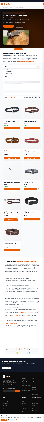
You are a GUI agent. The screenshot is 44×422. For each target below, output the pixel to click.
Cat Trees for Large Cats (35, 381)
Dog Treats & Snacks (26, 385)
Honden (7, 7)
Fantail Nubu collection (26, 312)
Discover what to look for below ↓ (26, 61)
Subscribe (18, 390)
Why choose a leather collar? (12, 323)
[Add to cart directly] (39, 189)
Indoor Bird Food (6, 401)
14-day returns (35, 406)
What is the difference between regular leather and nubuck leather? (20, 331)
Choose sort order (27, 97)
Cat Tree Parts (35, 385)
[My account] (39, 4)
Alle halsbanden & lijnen (8, 49)
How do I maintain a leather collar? (13, 334)
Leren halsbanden (18, 49)
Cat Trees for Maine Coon (35, 383)
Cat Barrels (34, 387)
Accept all (4, 419)
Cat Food (34, 392)
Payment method (35, 403)
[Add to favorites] (20, 102)
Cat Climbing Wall (35, 394)
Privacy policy (34, 410)
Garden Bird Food (6, 406)
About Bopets (34, 401)
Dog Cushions (24, 380)
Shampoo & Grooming (26, 390)
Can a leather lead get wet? (12, 340)
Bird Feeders (5, 403)
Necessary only (11, 419)
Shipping (34, 405)
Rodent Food (24, 401)
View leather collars (9, 26)
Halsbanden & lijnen (12, 7)
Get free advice (6, 367)
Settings (17, 419)
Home (4, 7)
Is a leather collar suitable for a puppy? (14, 337)
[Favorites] (41, 4)
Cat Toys (34, 391)
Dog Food (24, 383)
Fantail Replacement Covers (25, 412)
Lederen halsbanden (8, 73)
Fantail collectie (36, 49)
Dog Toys (24, 386)
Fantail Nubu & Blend (8, 74)
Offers (33, 408)
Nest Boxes (5, 405)
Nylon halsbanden (27, 49)
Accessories (24, 403)
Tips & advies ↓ (19, 26)
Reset (38, 66)
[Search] (37, 4)
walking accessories (15, 315)
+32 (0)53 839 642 (6, 382)
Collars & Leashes (25, 388)
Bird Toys (4, 408)
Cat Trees (34, 378)
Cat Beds (34, 389)
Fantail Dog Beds (25, 381)
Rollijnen (5, 76)
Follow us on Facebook (7, 384)
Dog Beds (24, 378)
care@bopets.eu (13, 382)
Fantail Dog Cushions (26, 410)
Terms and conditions (36, 412)
